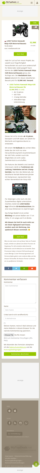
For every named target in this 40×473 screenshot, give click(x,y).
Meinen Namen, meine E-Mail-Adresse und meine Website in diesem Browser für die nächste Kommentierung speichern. (20, 328)
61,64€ (21, 89)
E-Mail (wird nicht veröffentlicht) (16, 315)
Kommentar (8, 282)
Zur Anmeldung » (14, 434)
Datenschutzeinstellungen (14, 463)
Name (6, 306)
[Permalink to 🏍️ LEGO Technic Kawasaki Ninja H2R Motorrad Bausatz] (20, 29)
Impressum (9, 456)
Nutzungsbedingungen (12, 350)
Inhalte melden (10, 458)
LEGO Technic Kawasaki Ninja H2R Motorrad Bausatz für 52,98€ (22, 87)
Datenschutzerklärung (17, 347)
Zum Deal (20, 54)
